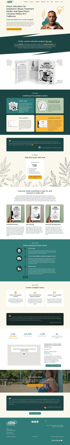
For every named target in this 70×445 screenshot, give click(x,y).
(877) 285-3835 (9, 432)
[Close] (36, 347)
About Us (57, 1)
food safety (26, 109)
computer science (22, 108)
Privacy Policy (35, 436)
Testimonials (43, 1)
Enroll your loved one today (14, 29)
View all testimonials (35, 413)
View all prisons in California (53, 365)
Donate (51, 1)
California (26, 351)
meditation (21, 110)
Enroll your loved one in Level (35, 385)
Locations (31, 1)
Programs (26, 1)
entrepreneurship (22, 107)
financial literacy (29, 107)
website (49, 358)
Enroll (25, 277)
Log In (62, 1)
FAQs (48, 1)
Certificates (37, 1)
